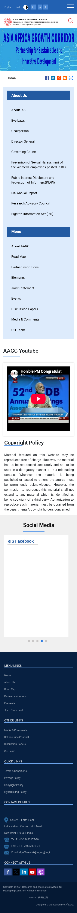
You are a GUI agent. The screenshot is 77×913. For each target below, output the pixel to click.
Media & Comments (25, 319)
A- (46, 7)
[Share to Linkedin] (53, 78)
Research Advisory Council (30, 203)
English (8, 7)
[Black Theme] (26, 7)
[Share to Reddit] (59, 78)
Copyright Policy (13, 785)
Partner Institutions (25, 267)
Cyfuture (68, 904)
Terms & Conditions (15, 771)
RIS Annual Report (24, 193)
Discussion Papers (24, 309)
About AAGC (20, 246)
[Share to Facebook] (47, 78)
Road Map (18, 256)
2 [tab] (33, 641)
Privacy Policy (12, 777)
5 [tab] (46, 641)
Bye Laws (18, 120)
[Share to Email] (65, 78)
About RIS (18, 110)
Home (11, 78)
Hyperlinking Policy (15, 792)
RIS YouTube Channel (16, 737)
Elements (18, 277)
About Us (9, 682)
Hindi (17, 7)
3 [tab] (37, 641)
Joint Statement (22, 288)
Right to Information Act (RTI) (32, 214)
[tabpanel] (36, 586)
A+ (33, 7)
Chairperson (20, 131)
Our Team (18, 330)
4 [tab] (42, 641)
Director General (23, 141)
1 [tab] (29, 641)
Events (16, 298)
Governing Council (24, 151)
